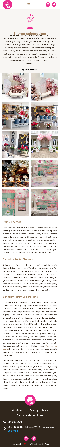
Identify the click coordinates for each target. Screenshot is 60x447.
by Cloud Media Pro (38, 444)
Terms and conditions (30, 415)
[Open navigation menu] (28, 4)
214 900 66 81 (15, 422)
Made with (17, 444)
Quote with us (20, 410)
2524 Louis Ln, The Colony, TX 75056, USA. (31, 428)
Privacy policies (39, 410)
